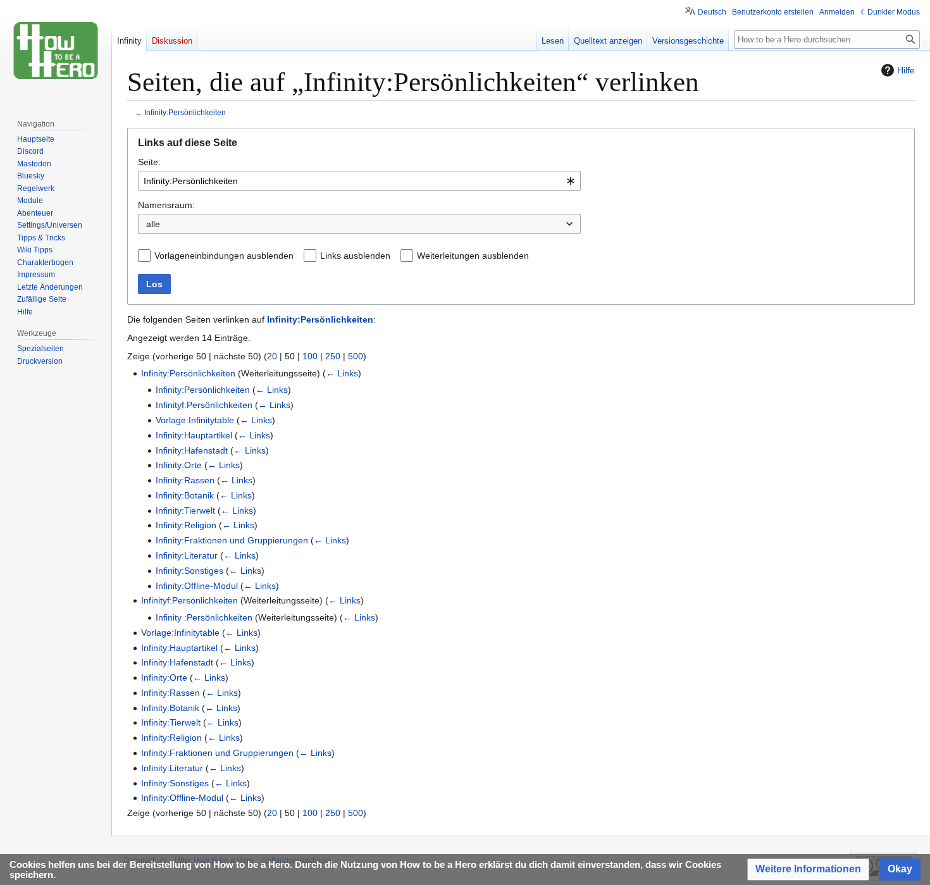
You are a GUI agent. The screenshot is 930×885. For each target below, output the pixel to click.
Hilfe (906, 70)
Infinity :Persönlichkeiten (204, 617)
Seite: (149, 162)
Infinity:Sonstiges (189, 571)
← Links (342, 373)
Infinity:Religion (186, 525)
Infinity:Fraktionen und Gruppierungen (232, 540)
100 (310, 356)
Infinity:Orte (179, 465)
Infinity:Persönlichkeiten (185, 112)
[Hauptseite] (55, 50)
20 (272, 356)
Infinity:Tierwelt (185, 510)
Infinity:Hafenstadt (192, 450)
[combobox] (359, 181)
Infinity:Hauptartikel (194, 435)
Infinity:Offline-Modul (197, 586)
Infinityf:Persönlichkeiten (204, 405)
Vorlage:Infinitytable (195, 420)
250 (332, 356)
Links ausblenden (355, 256)
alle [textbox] (153, 224)
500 (355, 356)
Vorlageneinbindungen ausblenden (224, 256)
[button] (808, 869)
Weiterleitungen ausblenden (473, 256)
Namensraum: (166, 205)
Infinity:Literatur (187, 555)
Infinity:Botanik (185, 495)
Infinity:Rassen (185, 480)
